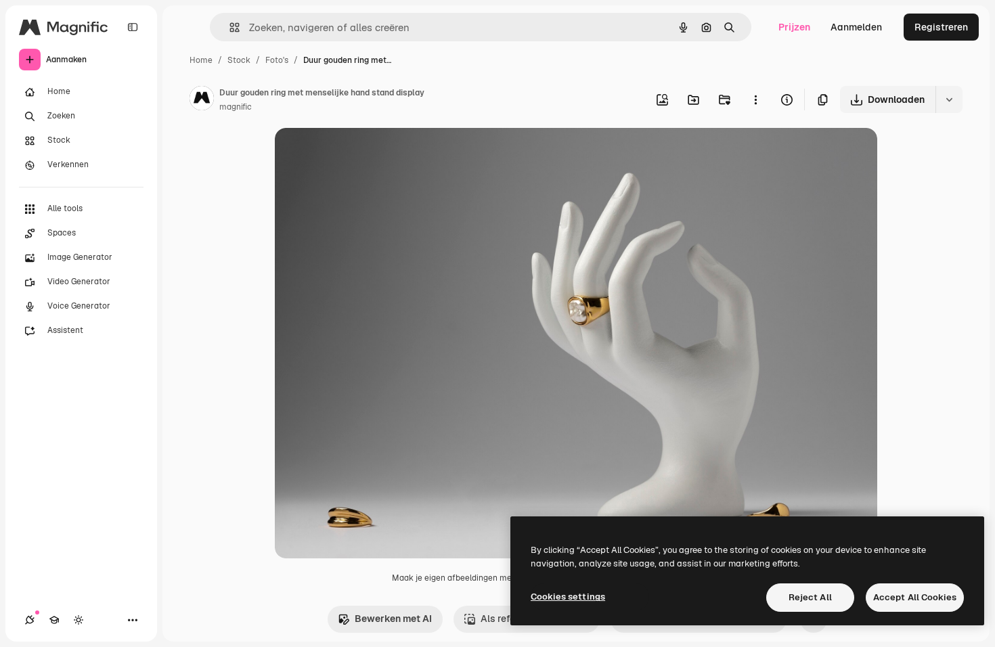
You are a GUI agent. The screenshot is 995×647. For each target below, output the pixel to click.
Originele (363, 154)
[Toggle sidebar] (132, 27)
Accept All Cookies (914, 597)
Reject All (810, 597)
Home (201, 60)
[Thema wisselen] (78, 620)
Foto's (276, 60)
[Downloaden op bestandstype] (949, 99)
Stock (238, 60)
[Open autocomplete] (229, 27)
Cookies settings (568, 596)
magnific (235, 107)
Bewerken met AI (393, 618)
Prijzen (794, 27)
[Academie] (54, 620)
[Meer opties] (755, 99)
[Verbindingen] (30, 620)
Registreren (941, 27)
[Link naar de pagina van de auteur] (202, 100)
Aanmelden (856, 27)
